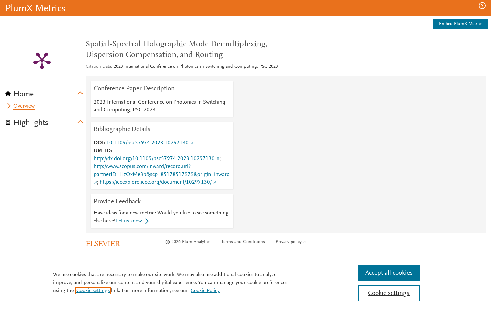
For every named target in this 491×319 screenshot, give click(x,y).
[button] (482, 6)
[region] (245, 282)
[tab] (45, 92)
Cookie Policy (205, 290)
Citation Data (98, 66)
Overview (24, 106)
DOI (99, 143)
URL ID (102, 151)
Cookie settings (93, 290)
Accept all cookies (389, 273)
